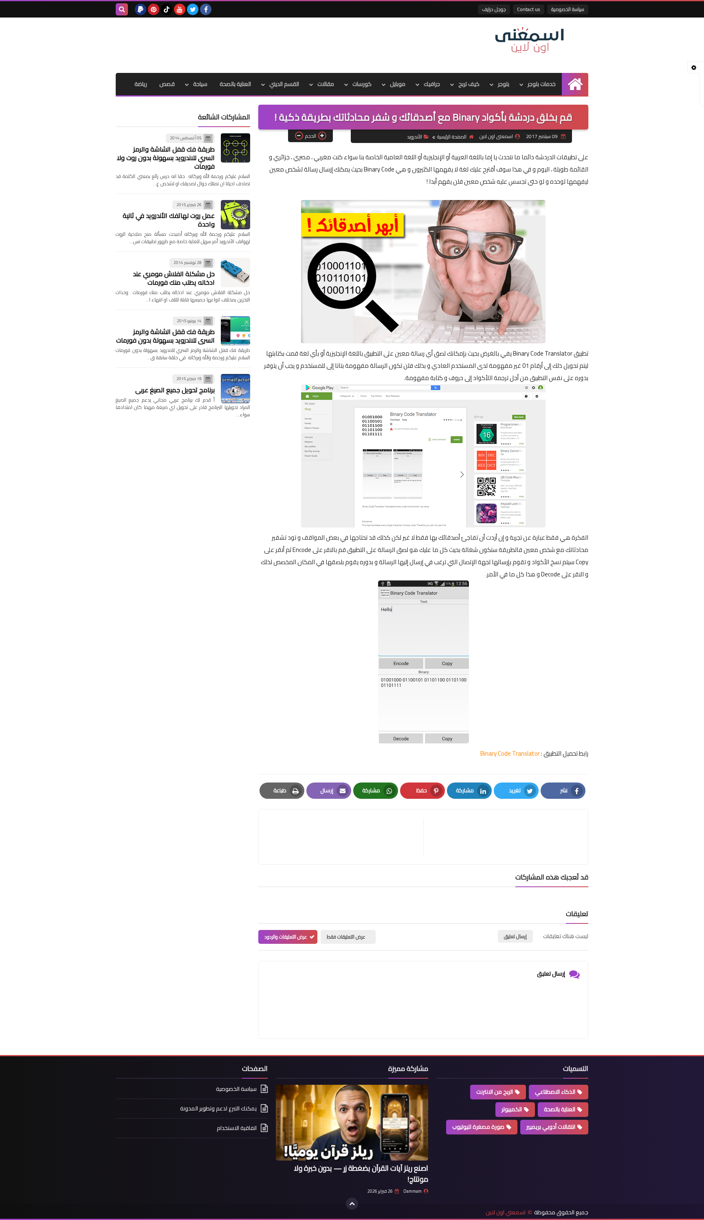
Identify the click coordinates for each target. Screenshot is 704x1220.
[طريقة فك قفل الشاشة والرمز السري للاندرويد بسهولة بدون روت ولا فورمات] (235, 148)
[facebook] (205, 9)
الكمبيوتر (512, 1109)
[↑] (352, 1204)
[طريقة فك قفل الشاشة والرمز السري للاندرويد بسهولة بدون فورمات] (235, 330)
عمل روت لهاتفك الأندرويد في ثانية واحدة (169, 219)
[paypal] (140, 9)
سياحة (200, 84)
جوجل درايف (494, 9)
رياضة (140, 84)
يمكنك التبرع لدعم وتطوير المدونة (218, 1108)
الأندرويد (414, 136)
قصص (167, 84)
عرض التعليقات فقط (346, 936)
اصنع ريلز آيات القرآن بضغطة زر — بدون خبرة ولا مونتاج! (361, 1173)
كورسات (362, 84)
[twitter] (192, 9)
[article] (345, 837)
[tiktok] (166, 9)
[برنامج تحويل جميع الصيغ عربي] (235, 388)
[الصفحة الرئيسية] (575, 84)
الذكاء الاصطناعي (555, 1091)
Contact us (528, 9)
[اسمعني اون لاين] (529, 40)
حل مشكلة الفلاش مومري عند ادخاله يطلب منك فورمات (174, 278)
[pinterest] (153, 9)
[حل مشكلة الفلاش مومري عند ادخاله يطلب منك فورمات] (235, 272)
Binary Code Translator (510, 753)
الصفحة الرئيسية (451, 136)
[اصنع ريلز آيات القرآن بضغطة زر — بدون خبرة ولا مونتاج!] (352, 1123)
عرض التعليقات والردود (285, 936)
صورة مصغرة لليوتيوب (478, 1126)
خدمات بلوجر (542, 84)
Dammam (412, 1191)
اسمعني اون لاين (506, 1212)
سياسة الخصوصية (567, 9)
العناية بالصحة (235, 84)
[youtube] (179, 9)
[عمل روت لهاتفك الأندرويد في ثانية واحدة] (235, 214)
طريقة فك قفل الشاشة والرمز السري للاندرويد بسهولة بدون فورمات (165, 335)
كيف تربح (469, 84)
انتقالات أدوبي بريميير (550, 1126)
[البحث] (122, 9)
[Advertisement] (264, 44)
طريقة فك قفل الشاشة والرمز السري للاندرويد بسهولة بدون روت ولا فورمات (166, 157)
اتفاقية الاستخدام (237, 1128)
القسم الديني (284, 84)
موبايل (397, 84)
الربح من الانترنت (494, 1091)
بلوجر (503, 84)
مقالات (325, 84)
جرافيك (432, 84)
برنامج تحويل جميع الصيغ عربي (175, 390)
